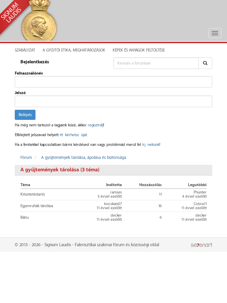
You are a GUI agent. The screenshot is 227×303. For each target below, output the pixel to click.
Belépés (25, 114)
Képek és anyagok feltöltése (139, 50)
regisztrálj (95, 125)
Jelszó (20, 93)
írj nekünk (150, 144)
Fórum (26, 157)
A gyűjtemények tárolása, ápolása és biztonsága (83, 157)
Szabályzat (25, 50)
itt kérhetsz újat (73, 135)
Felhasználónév (29, 73)
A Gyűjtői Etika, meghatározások (74, 50)
